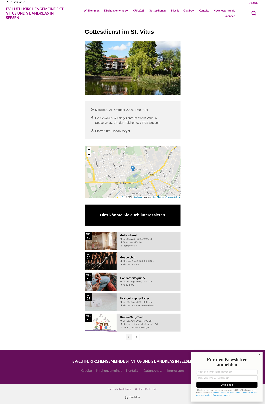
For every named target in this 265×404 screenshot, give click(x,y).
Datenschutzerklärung (119, 388)
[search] (254, 13)
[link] (116, 10)
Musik (175, 10)
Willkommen (92, 10)
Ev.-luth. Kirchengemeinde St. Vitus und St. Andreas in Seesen (35, 13)
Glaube (187, 10)
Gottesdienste (158, 10)
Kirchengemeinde (115, 10)
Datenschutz (153, 370)
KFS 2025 (138, 10)
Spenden (230, 16)
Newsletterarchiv (224, 10)
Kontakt (204, 10)
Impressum (175, 370)
